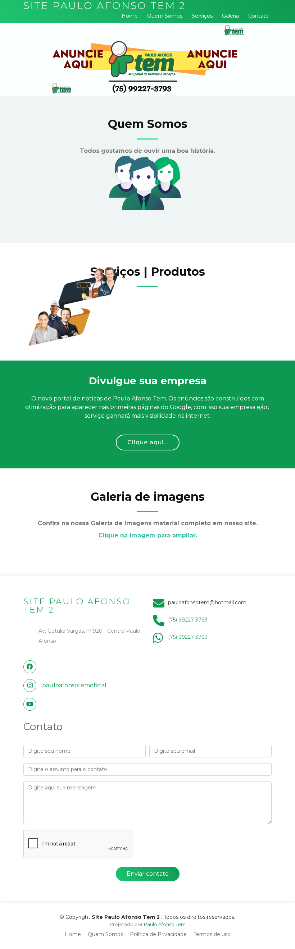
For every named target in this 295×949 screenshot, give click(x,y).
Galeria (230, 16)
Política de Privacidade (158, 934)
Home (130, 16)
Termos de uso (212, 934)
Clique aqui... (147, 442)
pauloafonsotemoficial (74, 685)
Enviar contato (148, 873)
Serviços (202, 16)
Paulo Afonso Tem (165, 924)
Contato (258, 16)
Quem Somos (164, 16)
